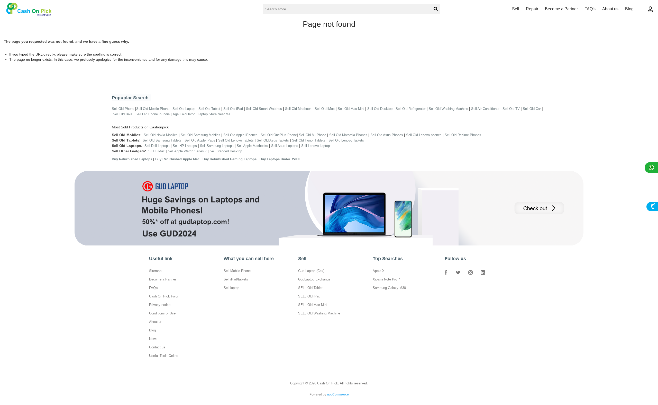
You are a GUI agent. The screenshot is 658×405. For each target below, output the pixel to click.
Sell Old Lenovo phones (424, 135)
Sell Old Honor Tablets (308, 140)
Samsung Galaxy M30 (389, 288)
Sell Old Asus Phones (386, 135)
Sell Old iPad (233, 109)
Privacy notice (159, 305)
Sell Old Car (532, 109)
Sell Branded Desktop (226, 151)
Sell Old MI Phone (312, 135)
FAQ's (590, 9)
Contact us (157, 347)
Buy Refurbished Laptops (132, 159)
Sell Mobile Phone (237, 271)
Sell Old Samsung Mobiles (200, 135)
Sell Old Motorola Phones (348, 135)
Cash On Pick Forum (164, 296)
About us (610, 9)
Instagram (470, 272)
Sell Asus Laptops (284, 146)
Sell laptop (231, 288)
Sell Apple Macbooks (252, 146)
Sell (515, 9)
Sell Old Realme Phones (463, 135)
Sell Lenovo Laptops (316, 146)
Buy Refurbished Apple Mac (177, 159)
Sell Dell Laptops (157, 146)
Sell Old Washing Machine (448, 109)
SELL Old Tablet (310, 288)
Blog (629, 9)
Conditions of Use (162, 313)
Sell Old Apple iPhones (240, 135)
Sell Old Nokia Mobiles (161, 135)
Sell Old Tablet (209, 109)
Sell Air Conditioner (485, 109)
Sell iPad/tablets (236, 279)
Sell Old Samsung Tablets (162, 140)
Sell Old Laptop (183, 109)
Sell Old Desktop (379, 109)
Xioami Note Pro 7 (386, 279)
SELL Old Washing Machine (319, 313)
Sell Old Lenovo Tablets (236, 140)
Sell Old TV (511, 109)
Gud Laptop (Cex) (311, 271)
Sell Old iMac (325, 109)
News (153, 339)
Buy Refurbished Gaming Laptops (230, 159)
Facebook (446, 272)
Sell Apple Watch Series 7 (187, 151)
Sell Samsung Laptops (217, 146)
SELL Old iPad (309, 296)
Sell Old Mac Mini (351, 109)
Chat (651, 167)
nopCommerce (338, 394)
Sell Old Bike (122, 114)
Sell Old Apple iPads (200, 140)
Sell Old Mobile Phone (152, 109)
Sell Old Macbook (298, 109)
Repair (532, 9)
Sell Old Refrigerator (411, 109)
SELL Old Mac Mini (312, 305)
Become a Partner (561, 9)
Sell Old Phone (123, 109)
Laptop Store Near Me (214, 114)
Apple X (379, 271)
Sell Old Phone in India (152, 114)
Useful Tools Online (163, 356)
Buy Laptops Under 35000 (280, 159)
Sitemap (155, 271)
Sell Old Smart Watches (264, 109)
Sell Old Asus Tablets (273, 140)
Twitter (458, 272)
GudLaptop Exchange (314, 279)
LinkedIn (483, 272)
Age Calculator (184, 114)
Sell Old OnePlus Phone (279, 135)
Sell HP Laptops (185, 146)
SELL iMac (156, 151)
